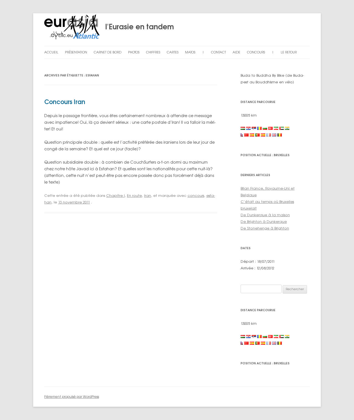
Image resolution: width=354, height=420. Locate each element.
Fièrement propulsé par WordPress (71, 397)
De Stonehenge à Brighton (265, 228)
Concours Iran (64, 102)
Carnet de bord (107, 52)
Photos (133, 52)
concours (196, 195)
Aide (236, 52)
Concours (256, 52)
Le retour (289, 52)
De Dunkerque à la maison (265, 215)
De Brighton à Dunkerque (264, 221)
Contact (218, 52)
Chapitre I (115, 195)
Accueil (51, 52)
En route (134, 195)
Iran (147, 195)
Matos (190, 52)
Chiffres (153, 52)
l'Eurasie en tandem (137, 26)
